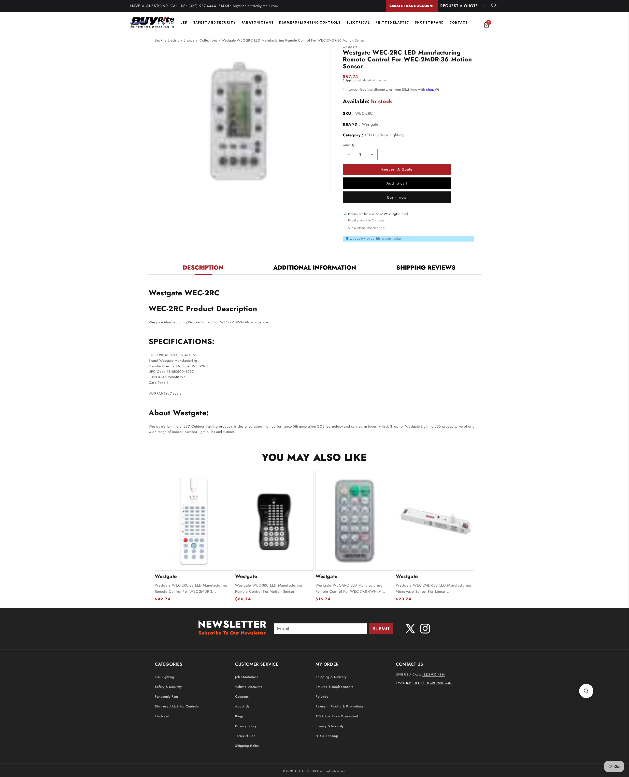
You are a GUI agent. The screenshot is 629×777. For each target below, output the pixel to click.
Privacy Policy (245, 726)
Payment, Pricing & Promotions (339, 706)
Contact (458, 22)
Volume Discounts (248, 687)
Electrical (358, 22)
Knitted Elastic (392, 22)
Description (203, 267)
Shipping (349, 80)
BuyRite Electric (167, 40)
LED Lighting (164, 677)
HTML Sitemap (326, 736)
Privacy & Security (329, 726)
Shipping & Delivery (330, 677)
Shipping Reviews (426, 267)
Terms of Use (245, 736)
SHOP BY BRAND (429, 22)
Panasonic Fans (258, 22)
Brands (189, 40)
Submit (381, 628)
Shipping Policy (247, 746)
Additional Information (314, 267)
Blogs (239, 716)
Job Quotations (246, 677)
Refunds (321, 696)
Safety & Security (168, 687)
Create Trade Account (411, 5)
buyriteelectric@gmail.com (255, 6)
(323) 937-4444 (202, 6)
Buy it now (397, 197)
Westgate (370, 124)
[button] (586, 691)
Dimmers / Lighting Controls (310, 22)
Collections (208, 40)
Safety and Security (214, 22)
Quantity (349, 145)
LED (184, 22)
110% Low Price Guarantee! (336, 716)
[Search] (494, 6)
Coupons (242, 696)
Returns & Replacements (334, 687)
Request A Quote (459, 6)
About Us (242, 706)
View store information (366, 227)
